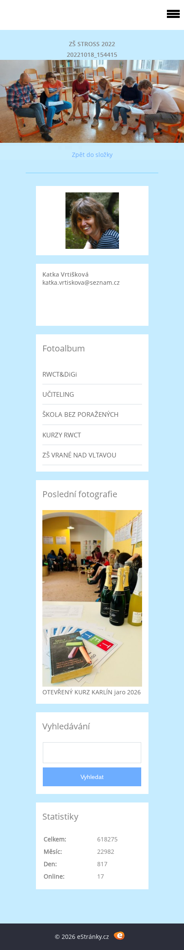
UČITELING (58, 394)
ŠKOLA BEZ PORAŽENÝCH (80, 414)
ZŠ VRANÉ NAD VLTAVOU (79, 455)
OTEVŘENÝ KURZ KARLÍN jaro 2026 (91, 692)
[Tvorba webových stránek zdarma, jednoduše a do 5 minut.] (119, 935)
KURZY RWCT (61, 435)
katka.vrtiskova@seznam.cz (81, 282)
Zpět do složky (92, 154)
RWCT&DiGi (59, 374)
